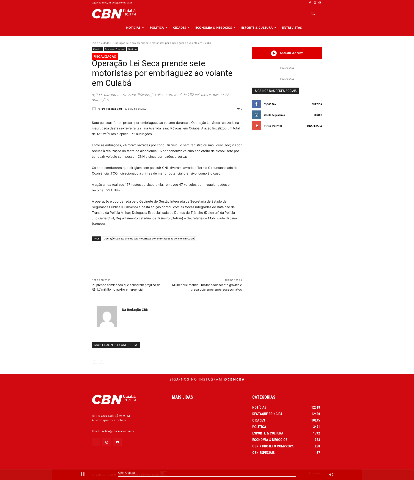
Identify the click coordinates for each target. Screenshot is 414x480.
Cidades (106, 43)
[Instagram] (314, 2)
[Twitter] (139, 259)
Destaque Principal (115, 48)
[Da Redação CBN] (94, 109)
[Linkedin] (169, 259)
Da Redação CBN (112, 108)
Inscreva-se (314, 125)
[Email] (179, 259)
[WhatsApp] (159, 259)
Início (95, 43)
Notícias (132, 48)
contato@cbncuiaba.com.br (117, 431)
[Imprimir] (189, 259)
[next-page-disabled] (101, 361)
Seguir (318, 114)
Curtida (317, 104)
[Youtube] (319, 2)
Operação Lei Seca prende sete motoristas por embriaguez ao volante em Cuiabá (149, 238)
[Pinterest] (149, 259)
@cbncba (234, 379)
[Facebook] (309, 2)
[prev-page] (94, 361)
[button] (313, 13)
